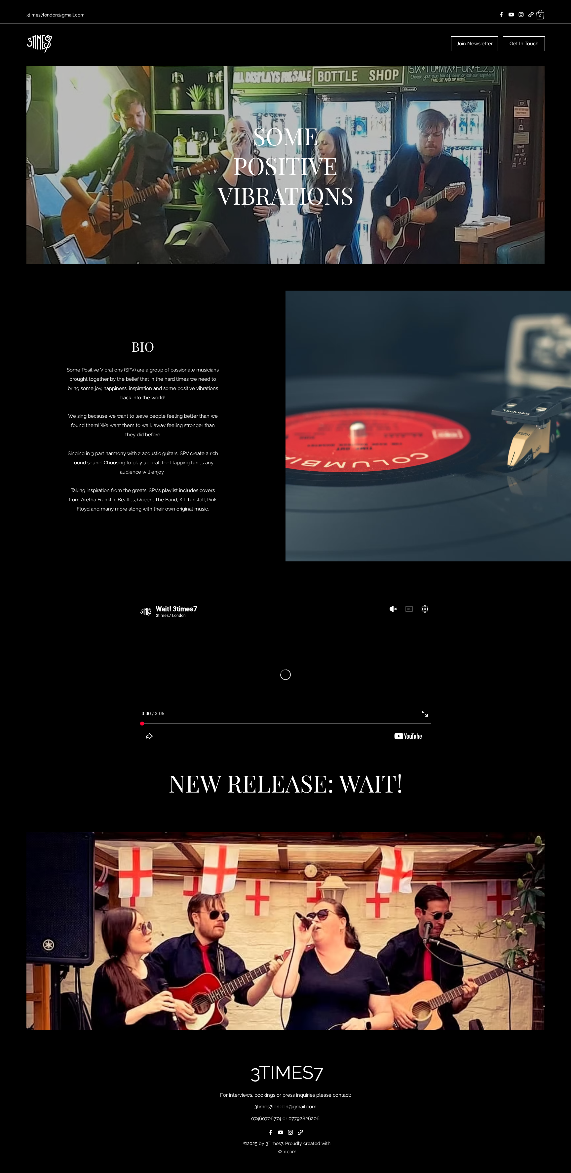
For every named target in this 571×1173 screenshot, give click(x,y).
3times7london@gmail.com (55, 15)
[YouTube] (511, 14)
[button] (540, 14)
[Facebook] (501, 14)
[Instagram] (521, 14)
